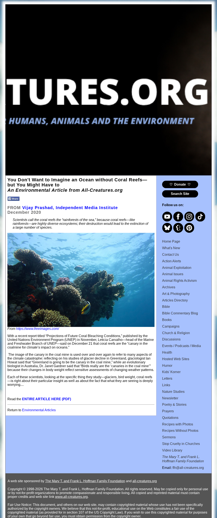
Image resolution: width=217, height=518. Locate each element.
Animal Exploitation (176, 267)
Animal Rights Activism (179, 280)
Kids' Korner (171, 372)
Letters (167, 378)
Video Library (172, 450)
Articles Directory (175, 300)
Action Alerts (171, 261)
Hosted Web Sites (175, 359)
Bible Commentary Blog (180, 313)
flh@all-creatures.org (188, 467)
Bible (166, 306)
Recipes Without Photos (180, 430)
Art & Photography (176, 294)
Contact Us (170, 254)
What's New (171, 248)
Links (166, 385)
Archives (168, 287)
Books (167, 320)
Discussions (171, 339)
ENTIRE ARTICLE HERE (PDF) (46, 399)
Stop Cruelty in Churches (181, 444)
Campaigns (170, 326)
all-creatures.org (144, 481)
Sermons (169, 437)
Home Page (171, 241)
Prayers (168, 411)
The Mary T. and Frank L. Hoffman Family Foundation (85, 481)
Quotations (170, 417)
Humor (167, 365)
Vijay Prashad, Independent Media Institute (70, 207)
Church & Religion (176, 333)
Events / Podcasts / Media (181, 346)
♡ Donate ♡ (180, 184)
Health (167, 352)
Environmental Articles (39, 410)
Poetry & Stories (174, 404)
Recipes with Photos (177, 424)
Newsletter (170, 398)
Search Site (180, 194)
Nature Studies (173, 391)
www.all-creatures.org (71, 497)
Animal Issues (172, 274)
